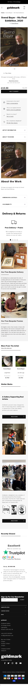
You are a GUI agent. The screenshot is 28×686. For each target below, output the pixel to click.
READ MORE (14, 416)
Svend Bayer (14, 23)
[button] (3, 7)
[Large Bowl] (7, 361)
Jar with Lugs (21, 372)
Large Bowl (7, 372)
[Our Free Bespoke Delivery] (14, 256)
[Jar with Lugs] (21, 361)
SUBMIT (22, 599)
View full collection (6, 348)
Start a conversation (12, 103)
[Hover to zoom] (14, 47)
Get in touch (10, 116)
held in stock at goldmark (14, 109)
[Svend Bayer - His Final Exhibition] (13, 68)
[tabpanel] (14, 229)
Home (2, 12)
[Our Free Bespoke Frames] (14, 305)
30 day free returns (12, 123)
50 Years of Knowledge (14, 1)
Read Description (13, 80)
